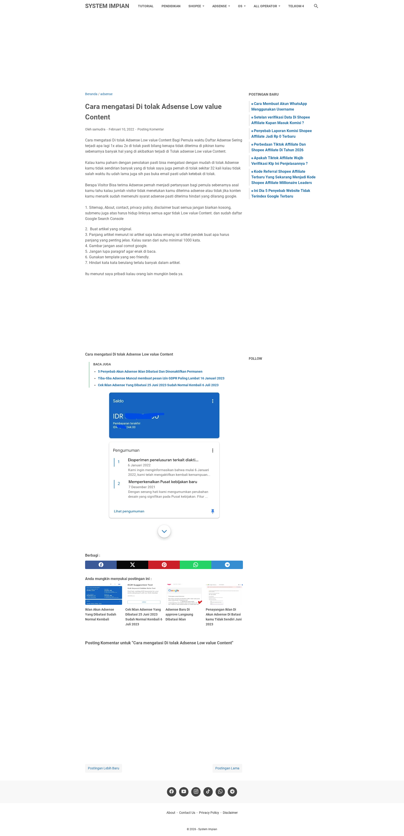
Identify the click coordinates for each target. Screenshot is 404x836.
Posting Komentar (150, 129)
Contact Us (187, 812)
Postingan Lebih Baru (103, 768)
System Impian (107, 6)
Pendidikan (171, 6)
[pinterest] (164, 565)
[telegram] (227, 565)
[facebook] (101, 565)
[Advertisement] (202, 52)
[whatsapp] (195, 565)
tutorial (146, 6)
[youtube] (183, 791)
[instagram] (196, 791)
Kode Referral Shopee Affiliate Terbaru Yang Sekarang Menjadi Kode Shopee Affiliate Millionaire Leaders (283, 177)
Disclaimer (230, 812)
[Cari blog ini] (316, 6)
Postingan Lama (227, 768)
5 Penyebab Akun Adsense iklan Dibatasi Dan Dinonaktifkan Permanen (150, 371)
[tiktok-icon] (208, 791)
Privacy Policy (209, 812)
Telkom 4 (296, 6)
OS (240, 6)
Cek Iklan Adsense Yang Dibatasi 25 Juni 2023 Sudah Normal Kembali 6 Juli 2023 (158, 385)
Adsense (219, 6)
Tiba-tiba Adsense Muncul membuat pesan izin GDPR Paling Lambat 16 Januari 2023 (161, 378)
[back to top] (394, 825)
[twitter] (132, 565)
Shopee (194, 6)
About (170, 812)
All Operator (265, 6)
